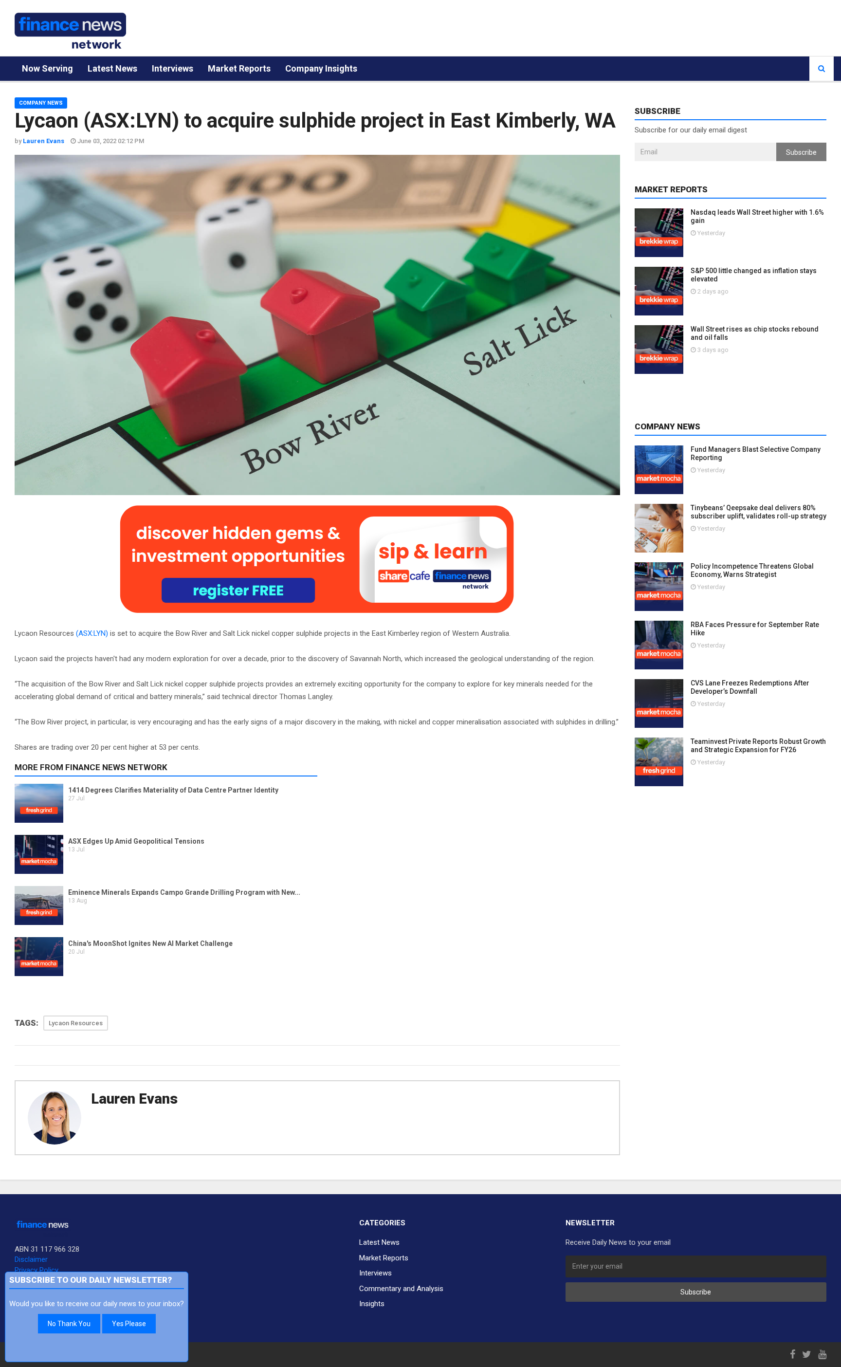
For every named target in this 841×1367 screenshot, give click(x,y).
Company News (41, 103)
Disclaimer (31, 1259)
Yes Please (129, 1324)
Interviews (172, 68)
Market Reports (239, 68)
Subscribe (801, 152)
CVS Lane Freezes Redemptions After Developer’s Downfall (750, 687)
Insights (371, 1303)
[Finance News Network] (70, 31)
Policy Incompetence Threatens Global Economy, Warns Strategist (752, 570)
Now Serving (47, 68)
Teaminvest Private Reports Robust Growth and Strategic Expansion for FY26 (758, 746)
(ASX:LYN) (92, 633)
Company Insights (321, 68)
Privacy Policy (36, 1270)
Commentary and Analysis (401, 1288)
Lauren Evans (134, 1098)
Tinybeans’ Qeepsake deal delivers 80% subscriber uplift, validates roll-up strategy (758, 512)
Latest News (112, 68)
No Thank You (69, 1324)
